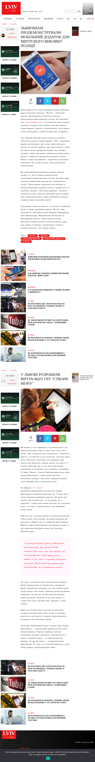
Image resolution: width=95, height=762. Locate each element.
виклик (44, 236)
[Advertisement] (83, 76)
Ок (48, 758)
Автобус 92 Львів (9, 96)
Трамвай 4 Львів (85, 31)
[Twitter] (47, 101)
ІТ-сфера (13, 24)
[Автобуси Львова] (10, 69)
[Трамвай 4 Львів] (75, 31)
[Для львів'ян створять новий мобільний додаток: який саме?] (13, 273)
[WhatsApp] (62, 101)
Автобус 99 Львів (9, 60)
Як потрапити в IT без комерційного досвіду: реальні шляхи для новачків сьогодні (47, 355)
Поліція (26, 241)
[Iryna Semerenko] (3, 35)
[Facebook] (40, 101)
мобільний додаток (54, 239)
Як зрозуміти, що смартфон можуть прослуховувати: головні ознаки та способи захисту (46, 306)
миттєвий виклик (31, 239)
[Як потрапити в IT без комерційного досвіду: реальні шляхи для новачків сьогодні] (13, 354)
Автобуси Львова (9, 78)
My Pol (32, 236)
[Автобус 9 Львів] (10, 106)
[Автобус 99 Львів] (10, 51)
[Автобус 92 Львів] (10, 88)
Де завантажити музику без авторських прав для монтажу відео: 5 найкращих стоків (48, 322)
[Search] (79, 11)
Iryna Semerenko (12, 35)
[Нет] (92, 755)
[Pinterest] (55, 101)
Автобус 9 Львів (9, 114)
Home (4, 24)
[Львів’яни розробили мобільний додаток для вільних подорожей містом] (13, 257)
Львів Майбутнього (34, 122)
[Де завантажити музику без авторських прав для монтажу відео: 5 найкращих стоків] (13, 321)
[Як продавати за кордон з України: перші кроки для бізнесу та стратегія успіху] (13, 337)
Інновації (31, 270)
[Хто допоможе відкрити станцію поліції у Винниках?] (13, 289)
